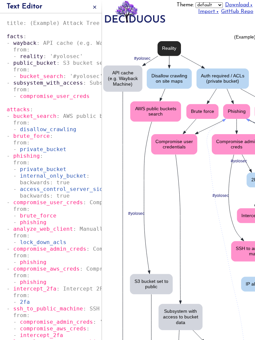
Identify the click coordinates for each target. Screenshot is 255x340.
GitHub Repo (237, 11)
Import (206, 11)
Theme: (186, 5)
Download (237, 5)
